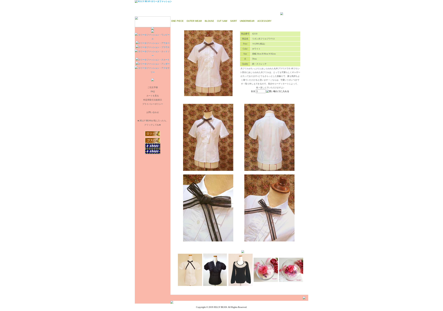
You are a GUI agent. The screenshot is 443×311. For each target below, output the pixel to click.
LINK (236, 1)
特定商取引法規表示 (152, 100)
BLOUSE (209, 21)
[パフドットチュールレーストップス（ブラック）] (215, 284)
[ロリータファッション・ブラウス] (153, 47)
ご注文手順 (152, 87)
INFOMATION (189, 1)
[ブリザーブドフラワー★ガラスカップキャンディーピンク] (266, 281)
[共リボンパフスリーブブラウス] (190, 284)
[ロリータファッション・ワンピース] (152, 39)
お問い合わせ (152, 112)
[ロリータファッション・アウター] (153, 43)
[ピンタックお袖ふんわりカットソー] (240, 284)
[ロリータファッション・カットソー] (152, 55)
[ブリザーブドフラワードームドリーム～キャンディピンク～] (291, 281)
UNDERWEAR (247, 21)
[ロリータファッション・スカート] (153, 59)
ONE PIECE (177, 21)
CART (229, 1)
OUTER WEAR (194, 21)
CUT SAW (222, 21)
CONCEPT (203, 1)
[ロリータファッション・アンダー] (153, 64)
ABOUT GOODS (217, 1)
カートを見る (152, 95)
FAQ (153, 91)
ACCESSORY (264, 21)
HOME (176, 1)
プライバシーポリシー (152, 104)
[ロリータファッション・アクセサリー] (152, 72)
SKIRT (233, 21)
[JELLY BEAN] (153, 1)
